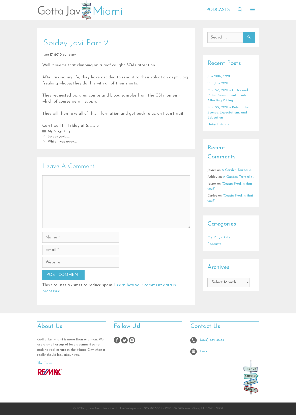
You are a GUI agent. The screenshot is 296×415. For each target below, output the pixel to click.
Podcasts (218, 10)
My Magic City (59, 131)
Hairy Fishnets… (219, 124)
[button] (252, 10)
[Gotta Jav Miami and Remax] (49, 374)
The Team (44, 363)
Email (204, 351)
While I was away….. (62, 141)
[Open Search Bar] (240, 10)
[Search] (249, 37)
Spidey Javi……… (59, 136)
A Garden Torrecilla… (237, 170)
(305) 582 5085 (212, 340)
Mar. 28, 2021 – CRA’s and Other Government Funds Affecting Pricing (227, 95)
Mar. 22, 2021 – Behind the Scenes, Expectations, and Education (227, 112)
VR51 (219, 408)
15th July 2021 (217, 83)
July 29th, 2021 (218, 76)
